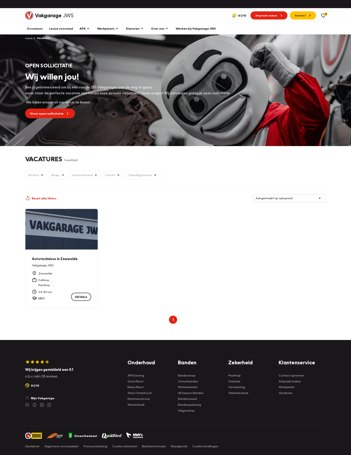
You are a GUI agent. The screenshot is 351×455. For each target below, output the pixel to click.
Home (28, 38)
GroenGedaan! (85, 436)
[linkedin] (49, 405)
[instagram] (42, 405)
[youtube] (34, 405)
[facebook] (27, 405)
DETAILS (81, 297)
